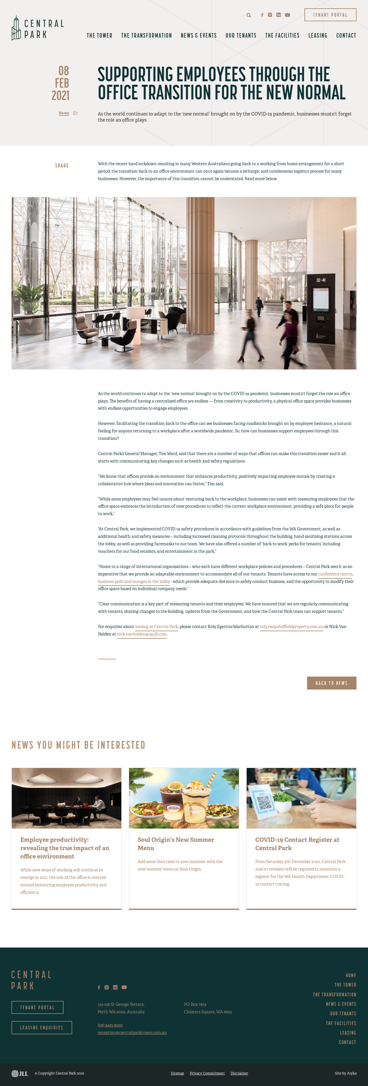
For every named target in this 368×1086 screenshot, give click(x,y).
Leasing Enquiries (42, 1027)
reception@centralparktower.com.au (132, 1032)
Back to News (332, 683)
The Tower (100, 35)
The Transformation (146, 35)
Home (351, 975)
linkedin (278, 15)
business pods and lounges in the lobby (134, 581)
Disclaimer (239, 1073)
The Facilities (282, 35)
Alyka (351, 1073)
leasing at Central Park (156, 626)
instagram (270, 15)
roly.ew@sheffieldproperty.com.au (291, 626)
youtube (287, 15)
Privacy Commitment (207, 1073)
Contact (346, 35)
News (64, 113)
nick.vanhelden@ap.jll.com (142, 634)
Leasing (318, 35)
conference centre (335, 574)
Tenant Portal (330, 15)
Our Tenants (241, 35)
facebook (262, 15)
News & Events (199, 35)
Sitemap (177, 1073)
